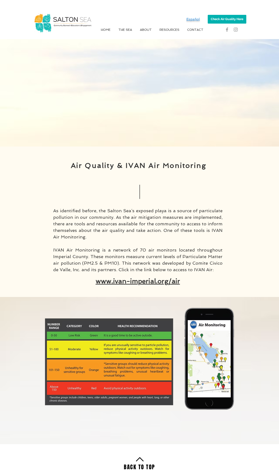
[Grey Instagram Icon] (235, 29)
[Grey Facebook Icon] (227, 29)
